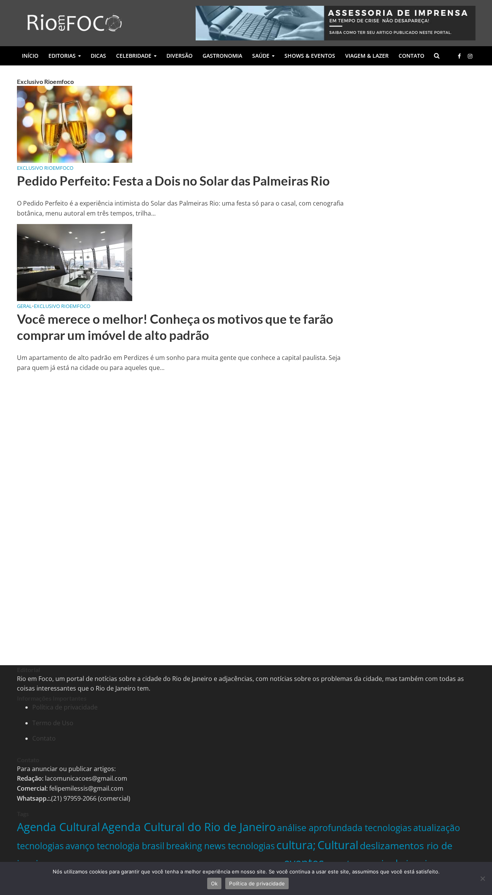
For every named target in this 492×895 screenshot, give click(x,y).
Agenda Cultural (58, 826)
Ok (214, 883)
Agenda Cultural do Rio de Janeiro (188, 826)
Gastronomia (222, 55)
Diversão (179, 55)
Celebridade (133, 55)
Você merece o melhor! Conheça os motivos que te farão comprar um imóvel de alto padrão (175, 327)
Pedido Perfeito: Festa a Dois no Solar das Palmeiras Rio (173, 180)
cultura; (296, 844)
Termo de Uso (52, 723)
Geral (24, 306)
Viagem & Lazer (367, 55)
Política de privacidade (65, 707)
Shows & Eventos (309, 55)
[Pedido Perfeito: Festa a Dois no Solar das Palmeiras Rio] (74, 123)
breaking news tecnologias (220, 846)
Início (30, 55)
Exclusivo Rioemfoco (45, 167)
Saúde (260, 55)
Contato (411, 55)
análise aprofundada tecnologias (344, 827)
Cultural (337, 844)
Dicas (98, 55)
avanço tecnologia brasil (115, 846)
